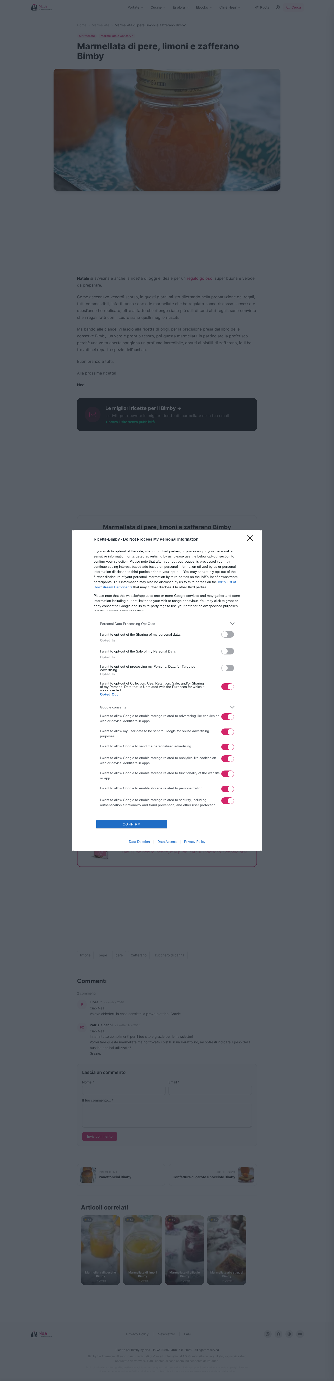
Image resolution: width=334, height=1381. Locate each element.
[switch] (227, 634)
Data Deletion (139, 842)
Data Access (167, 842)
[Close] (251, 539)
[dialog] (167, 690)
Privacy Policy (194, 842)
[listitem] (167, 623)
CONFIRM (132, 824)
